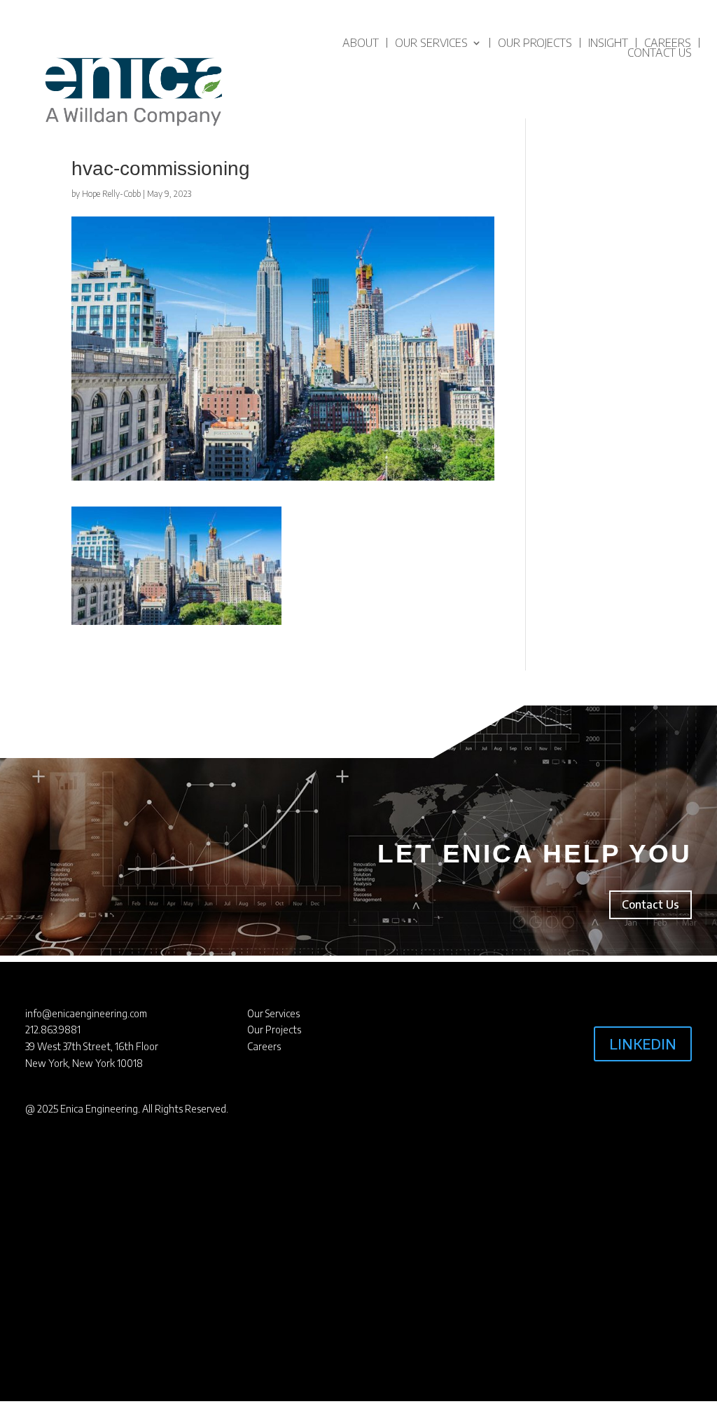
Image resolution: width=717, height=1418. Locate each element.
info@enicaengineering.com (86, 1013)
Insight (608, 43)
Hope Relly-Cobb (111, 193)
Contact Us (659, 52)
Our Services (431, 43)
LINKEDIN (642, 1043)
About (360, 43)
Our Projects (535, 43)
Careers (667, 43)
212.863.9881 (53, 1029)
